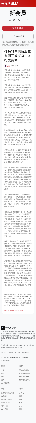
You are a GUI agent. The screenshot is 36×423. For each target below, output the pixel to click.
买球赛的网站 (24, 370)
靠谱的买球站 (6, 402)
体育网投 (4, 396)
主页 (2, 370)
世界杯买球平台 (24, 373)
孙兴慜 (6, 310)
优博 (20, 402)
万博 (20, 409)
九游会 (21, 393)
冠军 (20, 396)
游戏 (2, 376)
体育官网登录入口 (7, 393)
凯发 (20, 399)
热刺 (21, 310)
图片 (2, 380)
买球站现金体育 (6, 399)
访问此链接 (18, 28)
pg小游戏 (4, 409)
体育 (2, 373)
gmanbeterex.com (26, 336)
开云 (20, 406)
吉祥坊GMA (9, 3)
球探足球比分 (24, 376)
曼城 (18, 310)
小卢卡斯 (13, 310)
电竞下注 (4, 406)
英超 (8, 66)
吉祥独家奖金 (18, 36)
